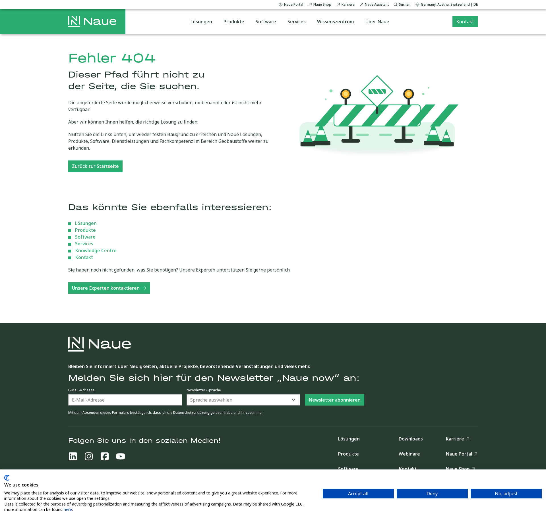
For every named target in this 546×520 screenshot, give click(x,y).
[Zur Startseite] (92, 21)
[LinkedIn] (72, 456)
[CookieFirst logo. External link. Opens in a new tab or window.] (6, 478)
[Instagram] (88, 456)
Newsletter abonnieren (335, 400)
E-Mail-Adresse (81, 390)
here (68, 509)
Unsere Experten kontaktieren (106, 288)
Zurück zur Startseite (95, 166)
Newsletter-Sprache (204, 390)
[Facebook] (104, 456)
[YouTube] (120, 456)
